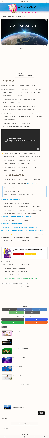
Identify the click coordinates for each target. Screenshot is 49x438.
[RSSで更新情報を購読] (36, 322)
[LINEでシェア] (16, 312)
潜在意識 (21, 283)
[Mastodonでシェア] (19, 352)
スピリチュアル (8, 283)
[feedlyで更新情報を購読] (12, 322)
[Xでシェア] (9, 309)
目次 (22, 70)
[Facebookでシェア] (24, 309)
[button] (32, 312)
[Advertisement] (24, 57)
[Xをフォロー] (12, 319)
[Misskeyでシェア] (41, 352)
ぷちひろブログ (24, 1)
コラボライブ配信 (21, 73)
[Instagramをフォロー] (36, 319)
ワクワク (26, 283)
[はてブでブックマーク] (39, 309)
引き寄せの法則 (15, 283)
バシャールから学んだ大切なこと (25, 75)
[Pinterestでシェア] (13, 358)
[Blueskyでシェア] (30, 352)
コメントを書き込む (24, 423)
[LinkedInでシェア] (24, 358)
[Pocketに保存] (30, 355)
